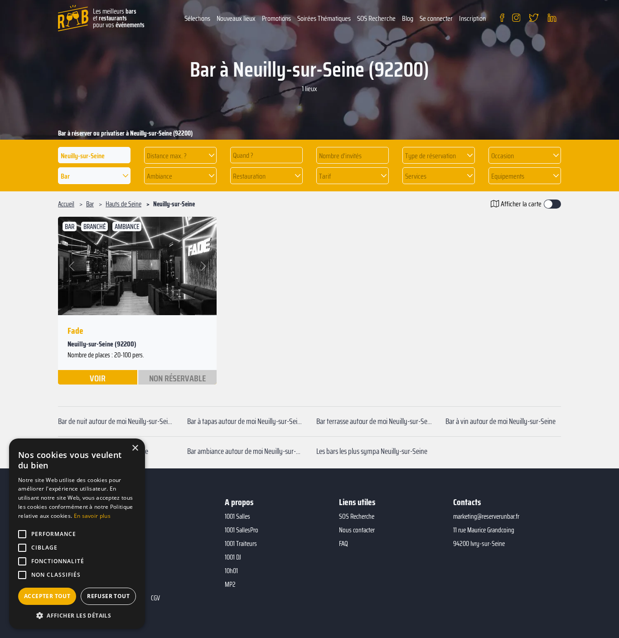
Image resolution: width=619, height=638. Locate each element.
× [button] (134, 448)
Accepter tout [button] (47, 596)
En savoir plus (92, 516)
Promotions (276, 18)
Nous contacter (357, 530)
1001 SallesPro (241, 530)
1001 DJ (233, 557)
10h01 (231, 570)
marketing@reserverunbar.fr (486, 516)
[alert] (77, 533)
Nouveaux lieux (236, 18)
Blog (407, 18)
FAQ (343, 543)
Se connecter (436, 18)
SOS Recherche (376, 18)
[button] (180, 155)
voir (98, 378)
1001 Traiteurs (241, 543)
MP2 (230, 584)
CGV (155, 598)
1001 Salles (237, 516)
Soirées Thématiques (324, 18)
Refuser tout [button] (108, 596)
